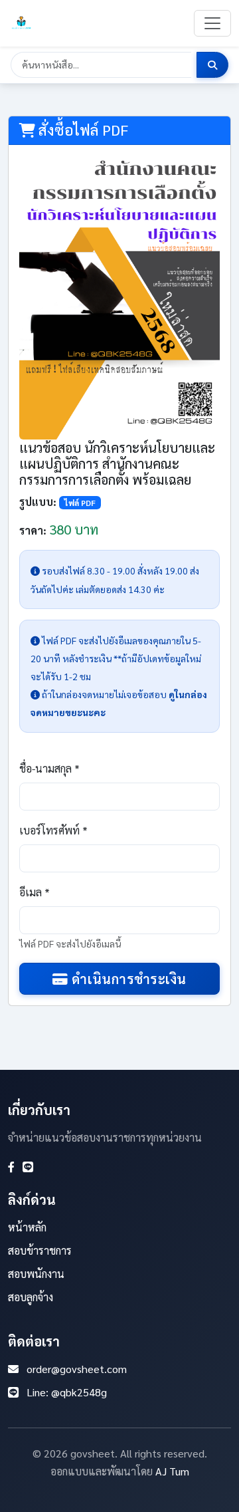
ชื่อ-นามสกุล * (49, 768)
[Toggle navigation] (212, 23)
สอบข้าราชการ (40, 1250)
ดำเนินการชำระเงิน (127, 978)
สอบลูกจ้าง (30, 1297)
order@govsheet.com (77, 1369)
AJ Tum (172, 1471)
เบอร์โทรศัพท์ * (53, 830)
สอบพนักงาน (36, 1274)
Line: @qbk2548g (67, 1392)
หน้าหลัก (27, 1227)
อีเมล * (34, 892)
